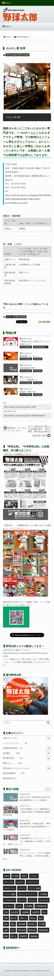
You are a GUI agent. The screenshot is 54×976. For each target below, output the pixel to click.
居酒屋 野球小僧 (27, 392)
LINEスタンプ (8, 738)
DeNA (6, 876)
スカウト (20, 882)
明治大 (33, 918)
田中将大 (32, 924)
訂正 (13, 930)
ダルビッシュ (9, 888)
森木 (41, 918)
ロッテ (19, 906)
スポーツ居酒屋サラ (28, 380)
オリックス (8, 882)
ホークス (22, 900)
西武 (6, 930)
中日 (6, 912)
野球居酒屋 (24, 55)
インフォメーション (11, 743)
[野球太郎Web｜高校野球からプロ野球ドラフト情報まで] (20, 12)
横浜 (13, 924)
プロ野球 (43, 894)
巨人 (44, 912)
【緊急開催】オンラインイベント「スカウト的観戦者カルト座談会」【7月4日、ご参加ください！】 (27, 841)
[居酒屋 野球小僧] (10, 394)
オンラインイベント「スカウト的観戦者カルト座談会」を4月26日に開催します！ (26, 856)
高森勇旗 (34, 936)
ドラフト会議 (34, 888)
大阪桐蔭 (25, 912)
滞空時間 (21, 924)
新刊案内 (6, 753)
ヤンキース (43, 900)
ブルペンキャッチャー (27, 894)
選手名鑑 (21, 930)
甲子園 (41, 924)
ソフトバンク (32, 882)
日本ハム (23, 918)
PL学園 (15, 876)
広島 (6, 918)
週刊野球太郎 (8, 758)
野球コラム (7, 763)
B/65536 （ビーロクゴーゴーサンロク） (14, 429)
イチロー (34, 876)
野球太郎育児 (8, 778)
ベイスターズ (9, 900)
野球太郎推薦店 (12, 55)
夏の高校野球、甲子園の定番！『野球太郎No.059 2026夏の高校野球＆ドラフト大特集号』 (26, 827)
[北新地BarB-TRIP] (10, 371)
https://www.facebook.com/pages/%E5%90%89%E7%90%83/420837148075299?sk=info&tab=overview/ (28, 199)
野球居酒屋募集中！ (40, 347)
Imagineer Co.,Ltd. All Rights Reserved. (35, 971)
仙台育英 (14, 912)
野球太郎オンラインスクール (14, 768)
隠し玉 (13, 936)
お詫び (24, 876)
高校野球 (23, 936)
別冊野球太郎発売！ (11, 748)
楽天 (6, 924)
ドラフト (22, 888)
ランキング (8, 906)
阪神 (6, 936)
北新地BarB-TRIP (27, 368)
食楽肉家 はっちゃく (29, 356)
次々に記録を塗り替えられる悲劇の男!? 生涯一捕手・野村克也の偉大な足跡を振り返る (39, 431)
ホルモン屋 (11, 317)
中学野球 (28, 906)
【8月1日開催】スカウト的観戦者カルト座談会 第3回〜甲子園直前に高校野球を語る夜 (27, 812)
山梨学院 (35, 912)
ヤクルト (32, 900)
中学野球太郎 (41, 906)
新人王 (13, 918)
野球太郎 (32, 930)
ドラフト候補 (9, 894)
